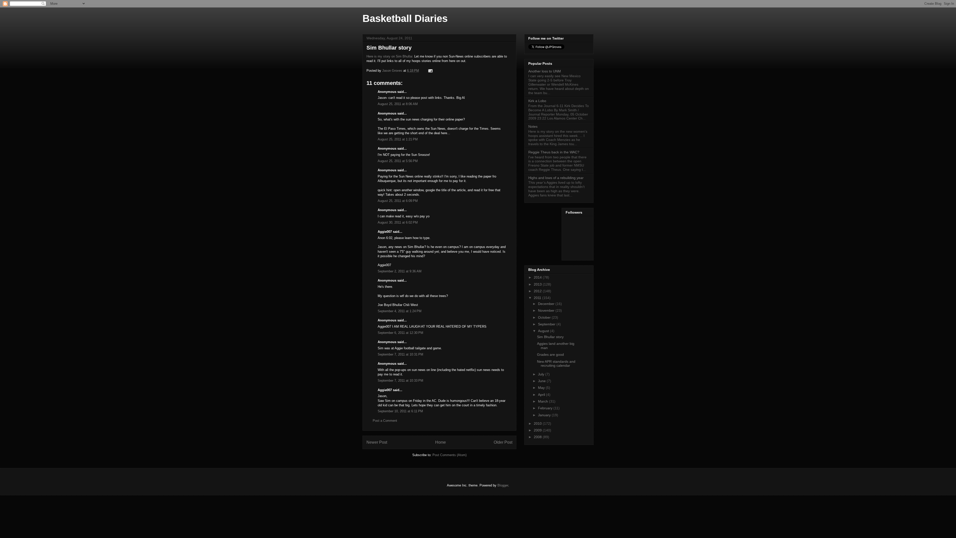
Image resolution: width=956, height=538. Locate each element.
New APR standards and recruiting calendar (556, 363)
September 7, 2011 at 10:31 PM (400, 354)
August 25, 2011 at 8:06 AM (398, 104)
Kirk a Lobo (537, 101)
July (541, 374)
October (545, 317)
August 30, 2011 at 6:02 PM (398, 222)
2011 (538, 298)
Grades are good (550, 355)
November (546, 310)
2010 (538, 423)
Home (440, 442)
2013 (538, 284)
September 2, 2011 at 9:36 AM (399, 271)
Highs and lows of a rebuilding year (556, 178)
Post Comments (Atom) (449, 455)
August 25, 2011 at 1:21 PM (398, 139)
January (545, 415)
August (544, 331)
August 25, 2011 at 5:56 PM (398, 161)
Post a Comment (385, 420)
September (547, 324)
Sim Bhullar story (550, 337)
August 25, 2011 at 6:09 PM (398, 201)
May (542, 388)
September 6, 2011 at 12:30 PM (400, 333)
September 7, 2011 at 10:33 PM (400, 380)
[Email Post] (430, 70)
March (543, 401)
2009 (538, 430)
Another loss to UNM (544, 71)
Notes (533, 126)
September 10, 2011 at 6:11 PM (400, 411)
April (542, 395)
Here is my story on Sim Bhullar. (389, 56)
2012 (538, 291)
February (545, 408)
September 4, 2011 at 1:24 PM (399, 311)
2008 (538, 437)
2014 (538, 277)
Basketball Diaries (405, 18)
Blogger (502, 485)
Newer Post (376, 442)
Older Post (503, 442)
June (542, 381)
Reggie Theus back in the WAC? (553, 152)
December (546, 304)
